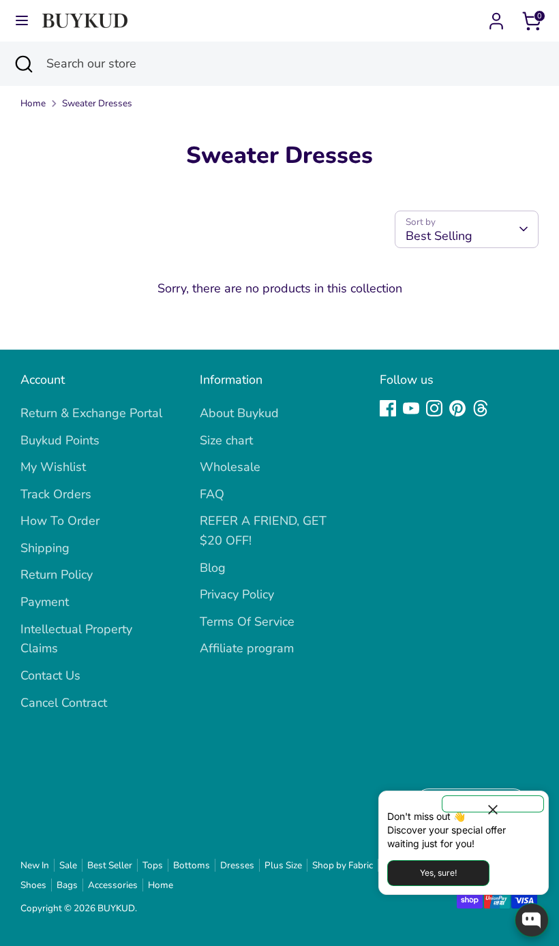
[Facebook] (388, 408)
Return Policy (56, 574)
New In (34, 865)
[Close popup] (492, 804)
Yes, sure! (438, 873)
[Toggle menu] (21, 21)
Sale (68, 865)
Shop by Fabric (342, 865)
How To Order (60, 521)
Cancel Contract (63, 703)
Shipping (45, 548)
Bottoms (191, 865)
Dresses (237, 865)
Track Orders (55, 494)
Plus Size (283, 865)
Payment (44, 602)
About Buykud (239, 413)
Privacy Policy (237, 594)
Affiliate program (247, 648)
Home (33, 103)
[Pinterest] (457, 408)
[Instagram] (434, 408)
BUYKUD (116, 908)
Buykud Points (60, 440)
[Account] (496, 17)
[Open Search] (23, 63)
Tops (152, 865)
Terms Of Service (247, 621)
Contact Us (50, 675)
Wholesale (230, 467)
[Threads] (480, 408)
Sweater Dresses (97, 103)
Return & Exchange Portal (91, 413)
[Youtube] (411, 408)
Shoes (33, 885)
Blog (213, 568)
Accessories (113, 885)
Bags (67, 885)
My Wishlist (53, 467)
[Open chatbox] (531, 920)
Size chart (226, 440)
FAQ (212, 494)
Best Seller (109, 865)
